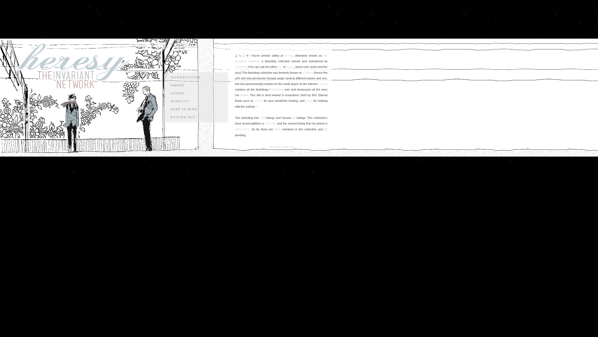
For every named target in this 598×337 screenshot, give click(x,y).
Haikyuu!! (242, 129)
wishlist (180, 101)
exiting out (183, 117)
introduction (185, 77)
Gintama (270, 123)
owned (178, 85)
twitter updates (281, 147)
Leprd (258, 101)
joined (178, 93)
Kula (309, 101)
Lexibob (240, 67)
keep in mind (184, 109)
